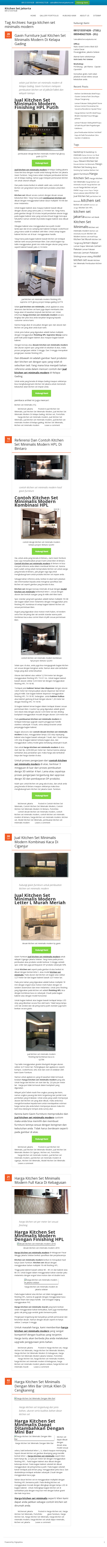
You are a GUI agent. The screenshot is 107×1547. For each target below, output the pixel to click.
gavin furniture (53, 1514)
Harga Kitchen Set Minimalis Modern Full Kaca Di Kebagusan (40, 1180)
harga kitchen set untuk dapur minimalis (47, 1519)
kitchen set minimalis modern (26, 425)
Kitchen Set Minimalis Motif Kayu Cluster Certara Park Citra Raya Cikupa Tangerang (87, 96)
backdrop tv (79, 151)
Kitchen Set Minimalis (54, 422)
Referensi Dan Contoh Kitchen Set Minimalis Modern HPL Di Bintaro (39, 444)
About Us (84, 15)
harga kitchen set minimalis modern (33, 417)
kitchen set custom (81, 204)
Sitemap (97, 15)
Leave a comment (52, 425)
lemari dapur (90, 242)
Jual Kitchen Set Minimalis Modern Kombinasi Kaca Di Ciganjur (36, 841)
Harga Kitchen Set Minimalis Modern (49, 1350)
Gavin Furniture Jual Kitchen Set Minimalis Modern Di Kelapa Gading (40, 39)
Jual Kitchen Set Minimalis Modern (37, 411)
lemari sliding (87, 256)
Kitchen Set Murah (82, 239)
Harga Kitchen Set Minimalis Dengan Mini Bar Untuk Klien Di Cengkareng (40, 1386)
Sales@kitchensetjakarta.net (85, 39)
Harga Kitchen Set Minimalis (37, 1517)
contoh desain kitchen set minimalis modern (36, 811)
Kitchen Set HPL (86, 207)
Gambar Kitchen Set (91, 170)
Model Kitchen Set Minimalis (30, 820)
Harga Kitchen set (54, 1347)
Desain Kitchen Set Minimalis (84, 164)
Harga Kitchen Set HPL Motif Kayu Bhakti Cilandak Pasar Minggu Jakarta (88, 116)
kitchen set (90, 200)
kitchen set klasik (92, 217)
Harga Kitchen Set (25, 1358)
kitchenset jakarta (25, 409)
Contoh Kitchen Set (90, 158)
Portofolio (60, 414)
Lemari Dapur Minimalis (84, 246)
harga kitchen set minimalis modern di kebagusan (35, 1361)
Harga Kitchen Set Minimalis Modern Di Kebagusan (36, 1353)
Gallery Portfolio (49, 15)
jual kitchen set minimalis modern (37, 419)
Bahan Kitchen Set (88, 155)
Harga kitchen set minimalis (41, 1456)
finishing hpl (78, 170)
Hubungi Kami (69, 15)
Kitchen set (50, 414)
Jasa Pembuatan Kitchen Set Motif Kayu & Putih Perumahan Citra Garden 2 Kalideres (88, 135)
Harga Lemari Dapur (86, 190)
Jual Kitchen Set (81, 196)
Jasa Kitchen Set (91, 193)
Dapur (76, 161)
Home (33, 15)
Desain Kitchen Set (88, 160)
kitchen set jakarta (22, 1522)
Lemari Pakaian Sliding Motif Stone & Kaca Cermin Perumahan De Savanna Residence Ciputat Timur (88, 106)
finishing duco (91, 167)
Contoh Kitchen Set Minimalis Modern (39, 806)
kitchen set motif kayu (89, 236)
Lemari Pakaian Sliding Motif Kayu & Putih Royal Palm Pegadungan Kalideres (88, 125)
